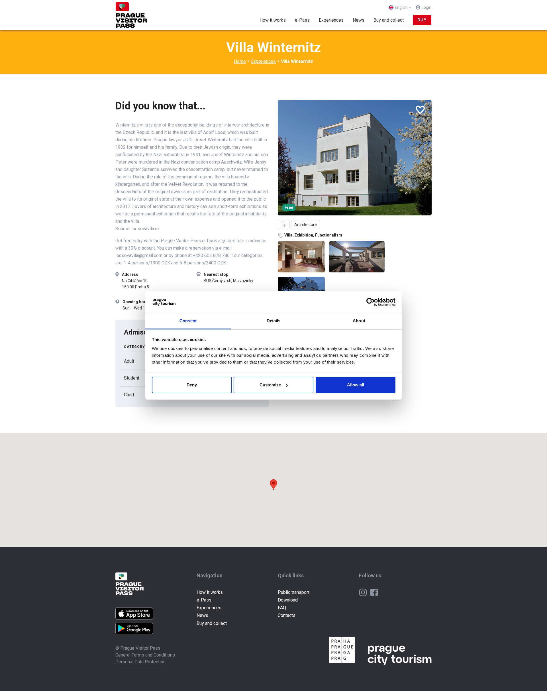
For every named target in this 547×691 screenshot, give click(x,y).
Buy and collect (388, 20)
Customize (270, 384)
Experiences (333, 20)
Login (426, 7)
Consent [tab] (188, 320)
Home (240, 61)
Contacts (286, 615)
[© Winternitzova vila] (355, 157)
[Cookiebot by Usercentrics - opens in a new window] (370, 302)
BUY (422, 20)
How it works (273, 20)
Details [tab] (274, 320)
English (401, 7)
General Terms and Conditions (145, 655)
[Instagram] (363, 592)
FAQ (282, 607)
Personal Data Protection (140, 661)
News (358, 20)
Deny (192, 384)
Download (288, 600)
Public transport (293, 592)
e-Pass (302, 20)
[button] (273, 484)
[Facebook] (374, 592)
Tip (284, 224)
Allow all (355, 384)
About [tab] (359, 320)
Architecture (305, 224)
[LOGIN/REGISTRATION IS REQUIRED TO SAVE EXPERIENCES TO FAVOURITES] (420, 110)
